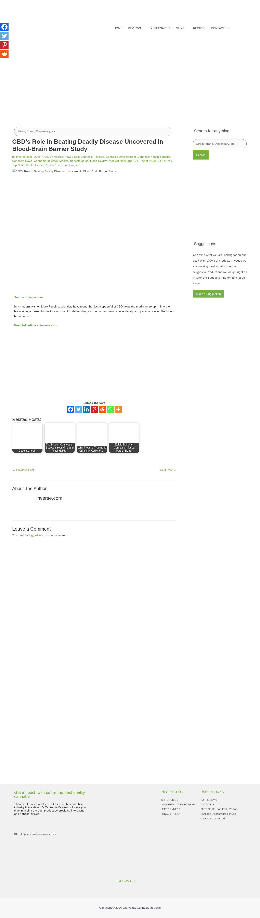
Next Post (168, 469)
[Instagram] (246, 27)
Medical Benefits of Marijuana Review (83, 160)
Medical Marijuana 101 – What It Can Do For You (140, 160)
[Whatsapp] (110, 409)
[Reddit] (102, 409)
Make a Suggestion (208, 293)
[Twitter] (78, 409)
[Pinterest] (94, 409)
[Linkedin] (86, 409)
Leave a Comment (68, 165)
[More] (118, 409)
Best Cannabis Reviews (89, 156)
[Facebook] (240, 27)
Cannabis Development (121, 156)
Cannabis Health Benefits (154, 156)
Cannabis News (22, 160)
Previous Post (23, 469)
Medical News (63, 156)
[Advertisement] (130, 84)
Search (200, 154)
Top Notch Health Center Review (33, 165)
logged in (35, 535)
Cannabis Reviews (46, 160)
